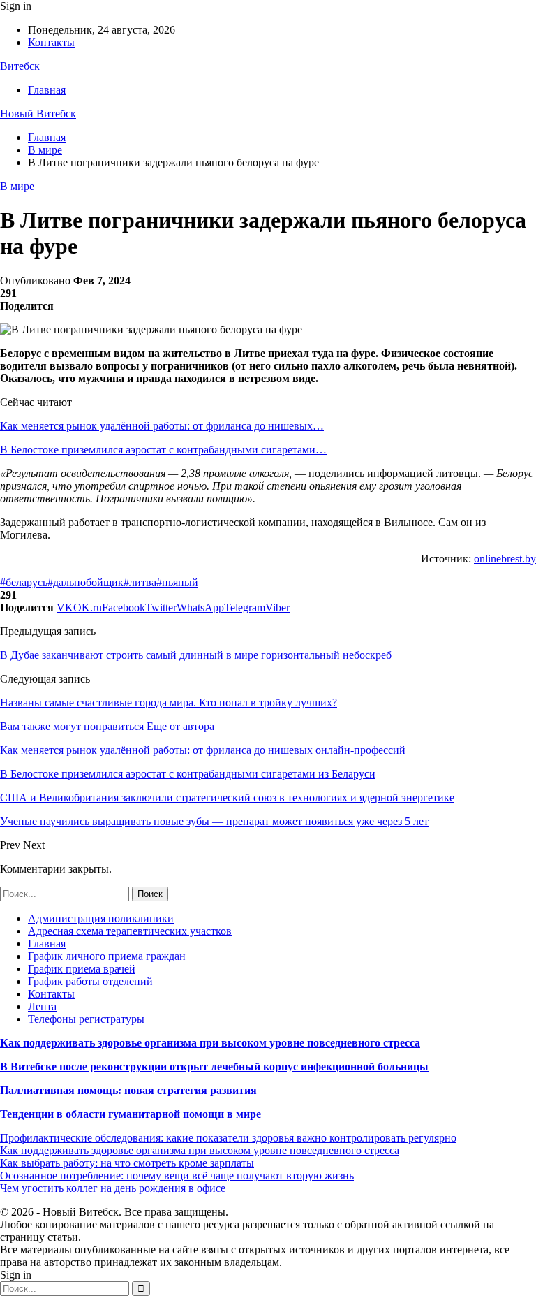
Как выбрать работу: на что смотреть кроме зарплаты (127, 1163)
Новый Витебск (38, 113)
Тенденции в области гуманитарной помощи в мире (130, 1114)
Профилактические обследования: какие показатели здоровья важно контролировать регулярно (228, 1138)
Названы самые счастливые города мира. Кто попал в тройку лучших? (168, 702)
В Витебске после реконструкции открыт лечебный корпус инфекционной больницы (214, 1066)
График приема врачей (81, 969)
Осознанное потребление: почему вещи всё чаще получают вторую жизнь (177, 1175)
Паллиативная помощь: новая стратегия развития (128, 1090)
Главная (47, 90)
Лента (42, 1006)
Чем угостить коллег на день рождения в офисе (112, 1188)
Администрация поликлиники (101, 918)
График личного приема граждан (107, 956)
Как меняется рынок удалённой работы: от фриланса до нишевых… (162, 426)
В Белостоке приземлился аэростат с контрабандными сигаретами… (163, 450)
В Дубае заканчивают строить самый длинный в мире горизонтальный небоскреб (196, 655)
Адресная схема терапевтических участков (130, 931)
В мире (17, 186)
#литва (140, 582)
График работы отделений (90, 981)
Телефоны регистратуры (86, 1019)
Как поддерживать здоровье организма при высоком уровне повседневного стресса (210, 1043)
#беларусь (23, 582)
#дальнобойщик (85, 582)
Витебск (20, 66)
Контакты (51, 42)
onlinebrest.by (505, 559)
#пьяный (177, 582)
